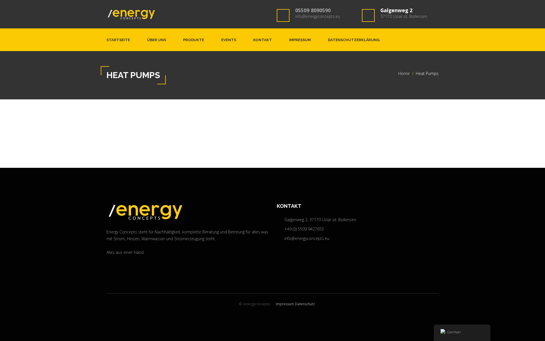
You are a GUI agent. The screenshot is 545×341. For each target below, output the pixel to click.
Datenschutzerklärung (354, 40)
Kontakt (262, 40)
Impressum (300, 40)
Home (404, 73)
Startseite (118, 40)
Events (228, 40)
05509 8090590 (313, 10)
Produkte (193, 40)
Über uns (156, 40)
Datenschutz (305, 304)
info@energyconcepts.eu (317, 16)
